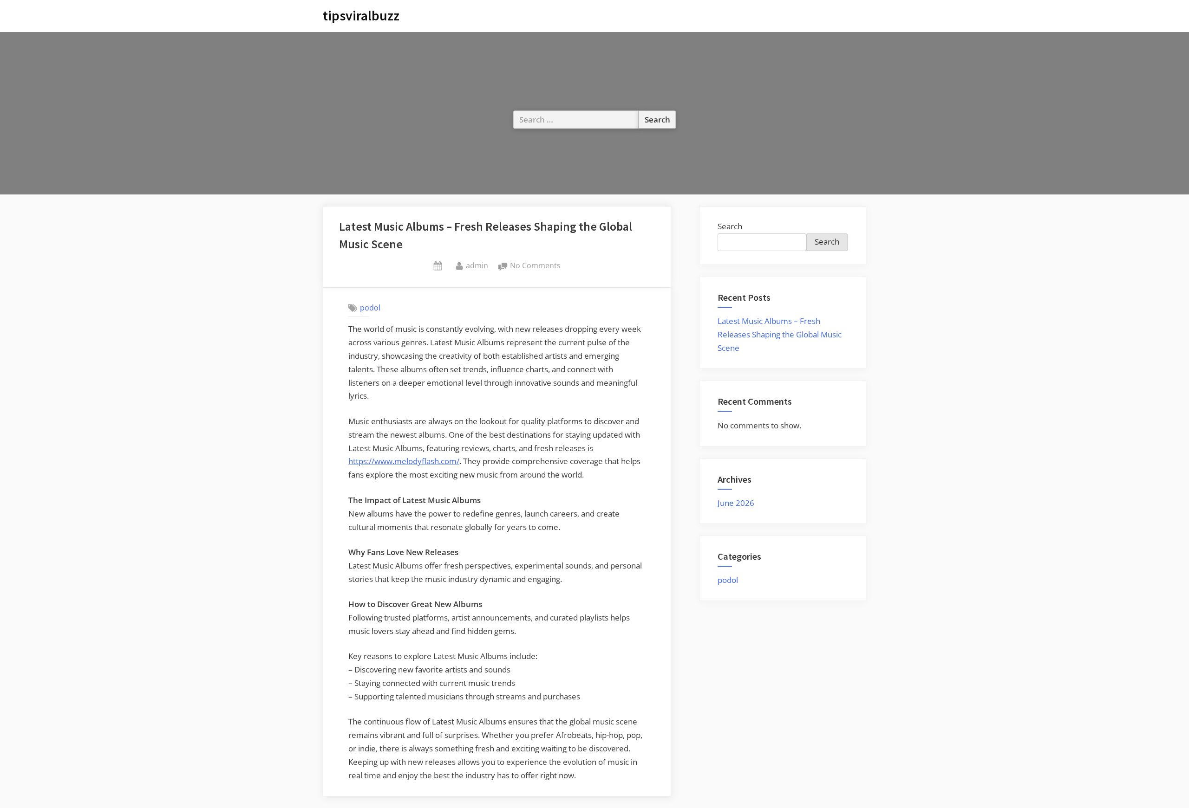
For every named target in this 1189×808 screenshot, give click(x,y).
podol (370, 308)
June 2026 (736, 503)
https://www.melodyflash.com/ (403, 461)
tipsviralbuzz (361, 15)
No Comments (535, 266)
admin (477, 265)
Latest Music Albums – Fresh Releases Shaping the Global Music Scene (780, 334)
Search (730, 226)
